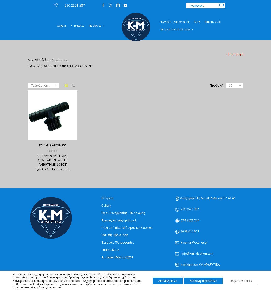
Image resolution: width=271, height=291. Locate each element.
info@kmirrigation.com (197, 253)
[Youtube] (125, 6)
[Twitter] (110, 6)
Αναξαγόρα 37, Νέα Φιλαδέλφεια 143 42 (208, 198)
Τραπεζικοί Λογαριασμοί (118, 220)
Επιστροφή (235, 54)
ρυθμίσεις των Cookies (28, 284)
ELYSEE (53, 151)
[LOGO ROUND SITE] (51, 218)
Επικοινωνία (213, 21)
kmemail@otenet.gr (194, 242)
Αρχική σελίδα (38, 60)
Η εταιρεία (77, 25)
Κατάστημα (59, 60)
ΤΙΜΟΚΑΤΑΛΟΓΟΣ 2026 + (176, 29)
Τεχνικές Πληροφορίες (174, 21)
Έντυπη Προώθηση (114, 235)
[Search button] (222, 5)
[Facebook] (103, 6)
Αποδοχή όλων (167, 281)
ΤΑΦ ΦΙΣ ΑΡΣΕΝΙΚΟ (52, 145)
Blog (197, 21)
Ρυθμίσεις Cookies (241, 281)
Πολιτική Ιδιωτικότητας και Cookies (126, 228)
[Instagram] (118, 6)
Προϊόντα (95, 25)
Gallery (106, 205)
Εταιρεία (107, 198)
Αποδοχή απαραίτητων (203, 281)
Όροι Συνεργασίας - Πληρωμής (123, 213)
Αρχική (61, 25)
